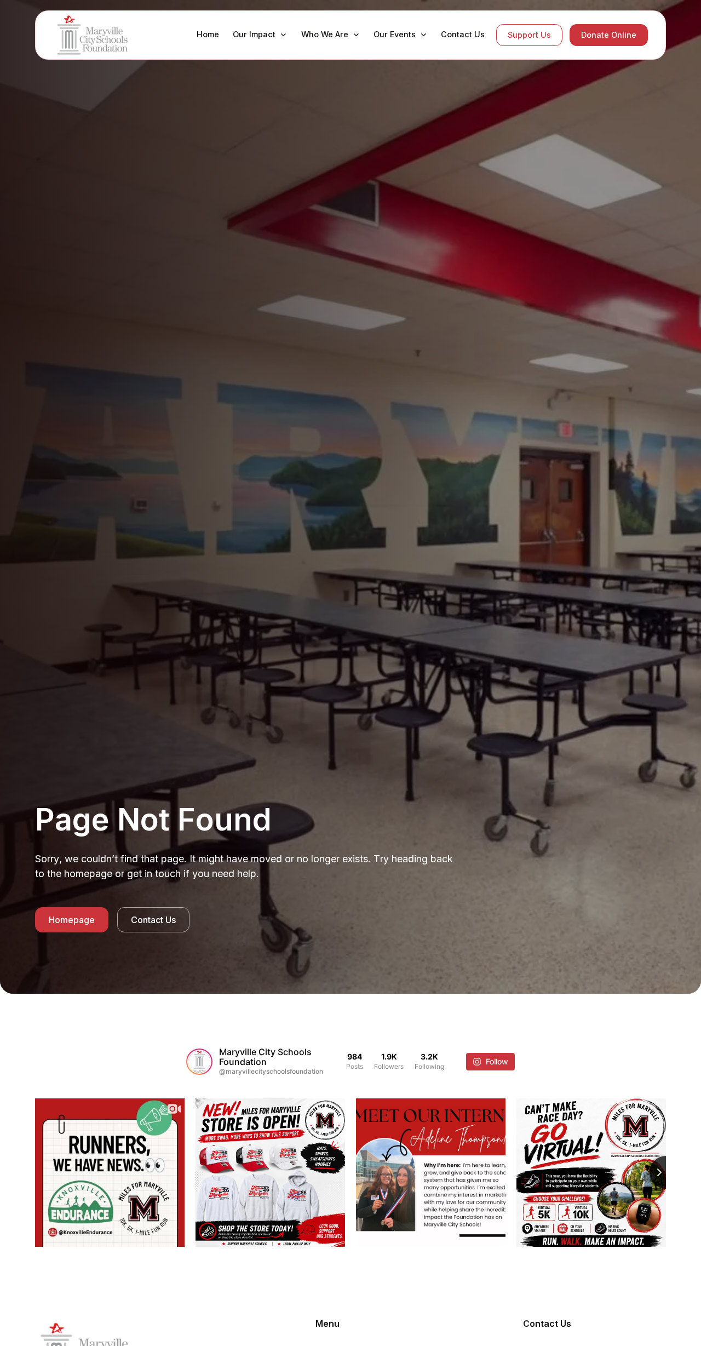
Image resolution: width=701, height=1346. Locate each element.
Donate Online (608, 34)
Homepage (72, 919)
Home (208, 34)
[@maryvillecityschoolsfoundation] (199, 1062)
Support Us (529, 34)
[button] (260, 34)
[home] (97, 35)
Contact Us (463, 34)
